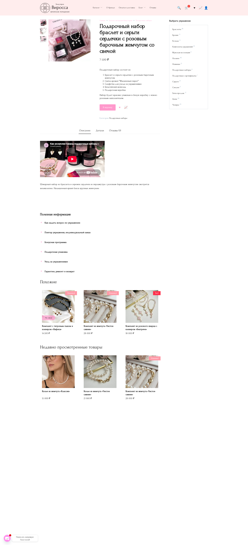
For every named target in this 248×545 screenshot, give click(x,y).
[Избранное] (194, 7)
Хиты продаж (178, 93)
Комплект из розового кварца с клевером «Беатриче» (141, 328)
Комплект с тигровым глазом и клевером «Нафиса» (57, 328)
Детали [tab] (100, 130)
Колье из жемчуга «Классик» (56, 391)
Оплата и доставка (127, 8)
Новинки (176, 64)
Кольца (175, 41)
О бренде (110, 8)
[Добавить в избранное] (119, 107)
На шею (175, 58)
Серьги (175, 81)
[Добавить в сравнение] (126, 107)
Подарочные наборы (144, 20)
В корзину (107, 107)
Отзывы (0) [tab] (115, 130)
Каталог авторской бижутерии (120, 20)
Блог (141, 8)
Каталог (96, 8)
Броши (175, 35)
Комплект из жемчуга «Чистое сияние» (98, 328)
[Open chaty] (7, 538)
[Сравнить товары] (200, 7)
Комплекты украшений (182, 46)
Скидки (175, 87)
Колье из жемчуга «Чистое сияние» (97, 393)
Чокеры (175, 105)
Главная (102, 20)
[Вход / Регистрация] (206, 7)
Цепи (174, 99)
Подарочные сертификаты (184, 76)
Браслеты (176, 29)
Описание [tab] (84, 130)
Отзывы (153, 8)
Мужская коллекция (181, 52)
